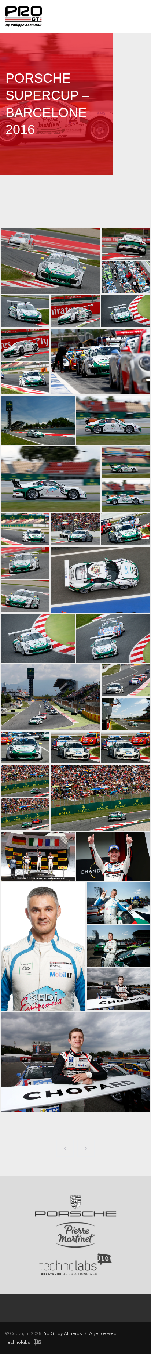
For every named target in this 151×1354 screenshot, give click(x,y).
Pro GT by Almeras (62, 1333)
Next (86, 1148)
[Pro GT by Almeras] (75, 16)
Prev (65, 1148)
